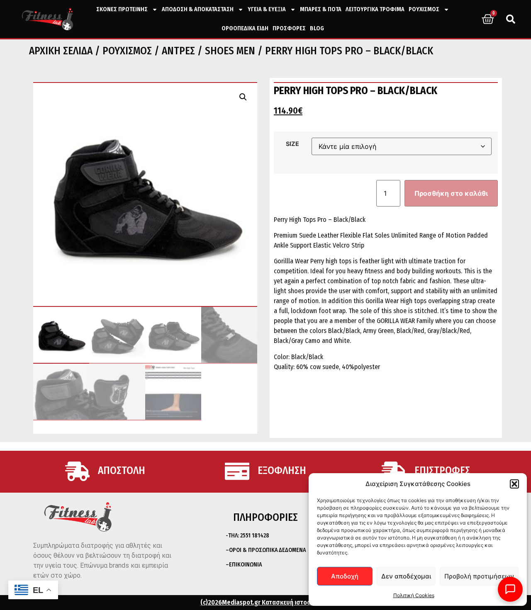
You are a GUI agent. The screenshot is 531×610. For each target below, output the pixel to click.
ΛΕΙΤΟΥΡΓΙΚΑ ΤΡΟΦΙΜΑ (375, 9)
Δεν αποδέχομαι (406, 576)
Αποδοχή (344, 576)
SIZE (292, 144)
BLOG (317, 28)
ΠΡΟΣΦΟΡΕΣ (289, 28)
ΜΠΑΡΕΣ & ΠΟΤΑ (320, 9)
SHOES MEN (230, 51)
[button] (514, 484)
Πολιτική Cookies (413, 595)
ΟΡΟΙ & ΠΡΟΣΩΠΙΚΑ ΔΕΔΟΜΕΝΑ (267, 550)
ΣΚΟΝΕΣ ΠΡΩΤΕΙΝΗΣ (122, 9)
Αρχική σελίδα (61, 51)
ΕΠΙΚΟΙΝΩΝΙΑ (245, 564)
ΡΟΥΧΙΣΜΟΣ (424, 9)
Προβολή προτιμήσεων (479, 576)
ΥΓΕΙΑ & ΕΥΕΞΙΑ (267, 9)
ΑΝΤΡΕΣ (178, 51)
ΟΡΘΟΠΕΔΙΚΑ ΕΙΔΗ (245, 28)
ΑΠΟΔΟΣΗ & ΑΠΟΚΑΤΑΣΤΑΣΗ (198, 9)
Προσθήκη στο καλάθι (451, 193)
